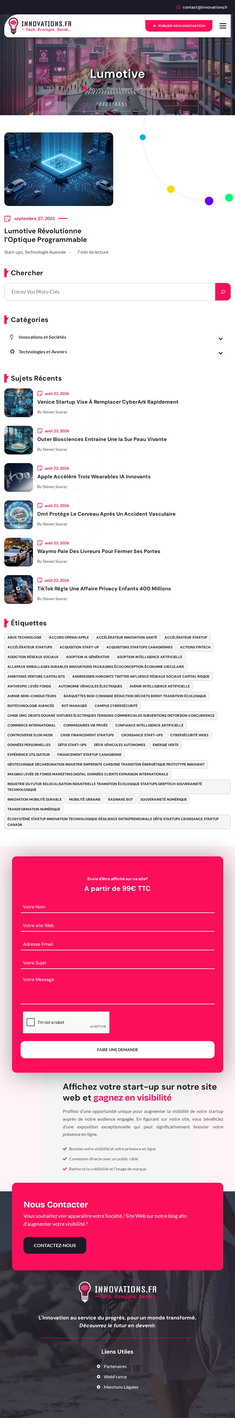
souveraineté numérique (163, 799)
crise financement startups (87, 735)
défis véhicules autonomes (119, 745)
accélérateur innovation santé (126, 637)
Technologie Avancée (45, 252)
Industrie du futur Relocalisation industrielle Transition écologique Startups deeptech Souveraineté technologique (104, 787)
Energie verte (166, 745)
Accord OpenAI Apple (69, 637)
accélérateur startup (185, 637)
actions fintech (195, 647)
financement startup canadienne (89, 754)
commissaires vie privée (85, 725)
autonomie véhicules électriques (90, 686)
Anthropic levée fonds (29, 686)
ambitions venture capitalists (36, 676)
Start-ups (13, 252)
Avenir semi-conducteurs (31, 696)
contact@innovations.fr (205, 7)
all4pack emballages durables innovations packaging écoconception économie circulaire (95, 666)
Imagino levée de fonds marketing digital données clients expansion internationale (87, 774)
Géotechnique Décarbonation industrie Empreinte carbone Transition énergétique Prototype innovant (106, 764)
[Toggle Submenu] (221, 338)
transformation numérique (33, 809)
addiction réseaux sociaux (32, 657)
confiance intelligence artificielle (149, 725)
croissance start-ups (142, 735)
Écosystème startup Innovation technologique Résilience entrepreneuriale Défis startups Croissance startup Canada (113, 822)
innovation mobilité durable (34, 799)
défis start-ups (72, 745)
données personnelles (28, 745)
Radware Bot (120, 799)
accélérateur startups (29, 647)
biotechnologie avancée (30, 706)
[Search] (223, 291)
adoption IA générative (87, 657)
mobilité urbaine (85, 799)
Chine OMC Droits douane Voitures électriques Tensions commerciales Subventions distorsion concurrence (111, 715)
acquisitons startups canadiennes (139, 647)
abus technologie (24, 637)
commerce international (31, 725)
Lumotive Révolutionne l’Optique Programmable (45, 235)
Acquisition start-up (79, 647)
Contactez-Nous (55, 1245)
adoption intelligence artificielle (149, 657)
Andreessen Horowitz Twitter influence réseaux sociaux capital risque (140, 676)
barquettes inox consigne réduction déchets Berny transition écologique (135, 696)
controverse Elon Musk (30, 735)
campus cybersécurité (116, 706)
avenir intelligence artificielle (160, 686)
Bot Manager (74, 706)
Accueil (95, 88)
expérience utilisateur (28, 754)
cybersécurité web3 (189, 735)
